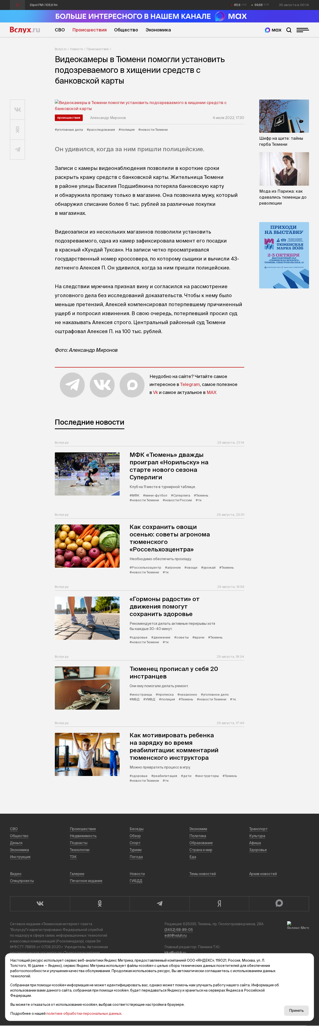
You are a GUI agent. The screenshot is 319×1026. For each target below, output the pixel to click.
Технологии (79, 850)
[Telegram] (159, 903)
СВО (60, 29)
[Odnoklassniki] (100, 903)
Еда (192, 857)
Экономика (158, 29)
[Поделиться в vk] (17, 110)
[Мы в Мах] (273, 30)
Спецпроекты (22, 881)
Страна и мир (200, 850)
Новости (76, 49)
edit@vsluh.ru (175, 935)
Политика (197, 836)
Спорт (135, 843)
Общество (126, 29)
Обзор (135, 836)
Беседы (137, 829)
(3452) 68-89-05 (178, 930)
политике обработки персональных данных (83, 1014)
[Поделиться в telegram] (17, 150)
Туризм (136, 850)
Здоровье (258, 850)
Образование (201, 843)
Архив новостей (263, 874)
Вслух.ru (25, 30)
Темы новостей (202, 874)
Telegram (190, 384)
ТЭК (73, 857)
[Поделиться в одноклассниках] (17, 130)
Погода (136, 857)
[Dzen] (219, 903)
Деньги (16, 843)
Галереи (77, 874)
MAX (212, 392)
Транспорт (258, 829)
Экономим (198, 829)
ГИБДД (136, 881)
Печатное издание (86, 881)
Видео (15, 874)
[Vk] (40, 903)
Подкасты (78, 843)
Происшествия (89, 29)
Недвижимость (83, 836)
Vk (155, 392)
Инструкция (20, 857)
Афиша (255, 843)
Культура (257, 836)
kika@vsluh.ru (175, 953)
